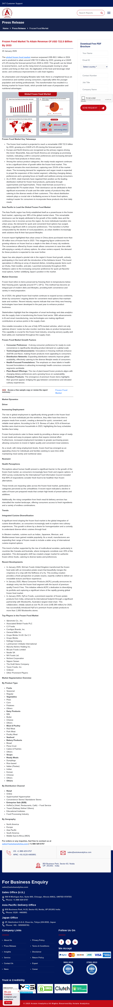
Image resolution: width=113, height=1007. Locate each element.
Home (5, 28)
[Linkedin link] (75, 942)
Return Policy (38, 958)
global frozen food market (18, 57)
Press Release (19, 28)
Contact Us (8, 963)
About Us (7, 940)
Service (6, 958)
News (6, 969)
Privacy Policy (38, 940)
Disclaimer (36, 952)
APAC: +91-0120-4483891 (24, 854)
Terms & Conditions (40, 946)
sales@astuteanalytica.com (79, 852)
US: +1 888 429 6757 (22, 851)
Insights (7, 952)
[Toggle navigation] (109, 14)
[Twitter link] (68, 942)
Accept (8, 1002)
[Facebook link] (61, 942)
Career (35, 969)
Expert (35, 963)
